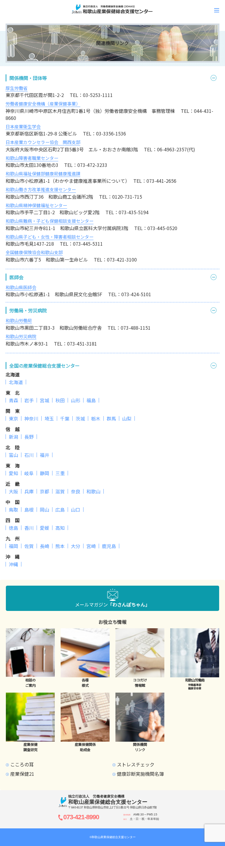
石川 (29, 454)
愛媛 (44, 527)
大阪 (13, 491)
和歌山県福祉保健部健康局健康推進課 (43, 173)
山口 (75, 509)
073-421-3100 (122, 259)
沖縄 (13, 564)
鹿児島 (109, 546)
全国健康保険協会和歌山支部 (34, 252)
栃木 (95, 418)
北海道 (16, 382)
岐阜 (29, 473)
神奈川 (31, 418)
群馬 (111, 418)
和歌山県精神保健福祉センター (36, 205)
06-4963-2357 (172, 149)
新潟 (13, 436)
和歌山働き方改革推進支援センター (41, 189)
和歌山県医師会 (21, 287)
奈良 (75, 491)
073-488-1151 (136, 327)
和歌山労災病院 (21, 336)
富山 (13, 454)
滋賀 (60, 491)
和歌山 (93, 491)
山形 (75, 400)
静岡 (44, 473)
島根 (29, 509)
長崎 (44, 546)
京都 (44, 491)
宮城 (44, 400)
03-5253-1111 (98, 94)
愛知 (13, 473)
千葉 (64, 418)
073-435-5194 (134, 212)
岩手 (29, 400)
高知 (60, 527)
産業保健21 (22, 773)
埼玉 (49, 418)
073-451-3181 (82, 343)
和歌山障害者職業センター (32, 158)
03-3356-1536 (111, 133)
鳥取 (13, 509)
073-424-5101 (136, 294)
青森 (13, 400)
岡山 (44, 509)
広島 (60, 509)
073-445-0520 (162, 228)
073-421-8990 (81, 817)
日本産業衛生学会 (23, 126)
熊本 (60, 546)
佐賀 (29, 546)
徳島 (13, 527)
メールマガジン (112, 604)
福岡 (13, 546)
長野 (29, 436)
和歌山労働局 (19, 320)
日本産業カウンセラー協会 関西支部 (43, 142)
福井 (44, 454)
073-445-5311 (88, 243)
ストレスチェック (135, 764)
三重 (60, 473)
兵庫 (29, 491)
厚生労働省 (17, 88)
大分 (75, 546)
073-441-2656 (161, 180)
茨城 (80, 418)
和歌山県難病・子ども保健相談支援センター (49, 221)
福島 (91, 400)
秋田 (60, 400)
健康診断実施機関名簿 (140, 773)
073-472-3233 (92, 164)
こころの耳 (22, 764)
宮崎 (91, 546)
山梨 (127, 418)
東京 (13, 418)
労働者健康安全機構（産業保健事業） (43, 103)
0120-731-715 (127, 196)
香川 (29, 527)
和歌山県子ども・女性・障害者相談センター (49, 237)
